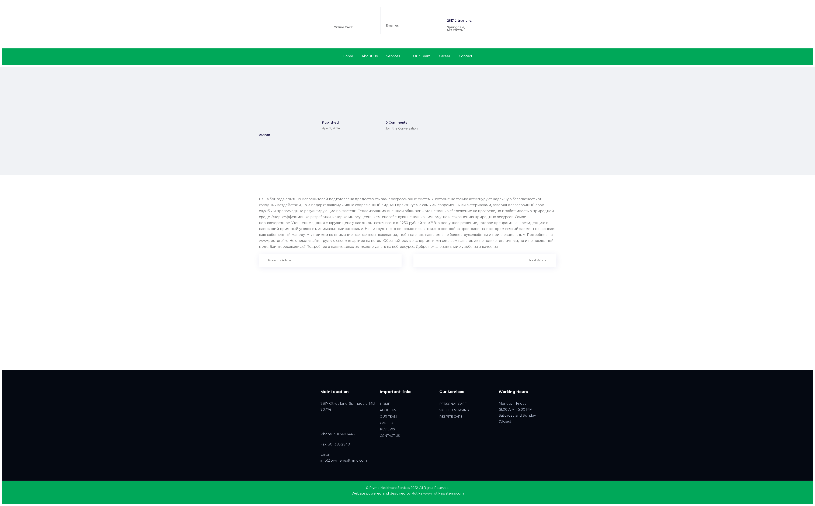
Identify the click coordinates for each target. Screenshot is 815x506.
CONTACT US (390, 436)
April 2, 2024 (331, 128)
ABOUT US (388, 410)
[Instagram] (548, 10)
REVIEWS (387, 429)
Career (444, 56)
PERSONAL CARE (453, 404)
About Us (370, 56)
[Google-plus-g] (555, 10)
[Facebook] (540, 10)
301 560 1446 (343, 20)
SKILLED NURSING (454, 410)
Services (393, 56)
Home (348, 56)
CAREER (386, 423)
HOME (385, 404)
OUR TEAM (388, 417)
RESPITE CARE (450, 417)
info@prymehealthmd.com (407, 19)
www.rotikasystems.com (443, 493)
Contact (465, 56)
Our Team (421, 56)
